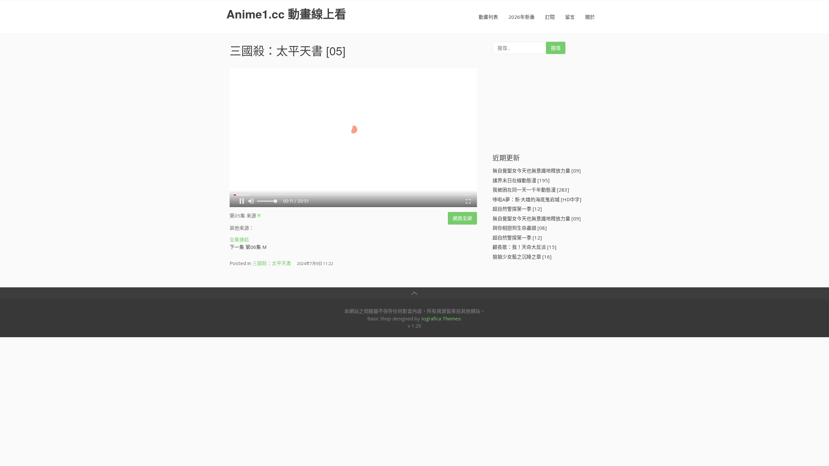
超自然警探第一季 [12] (517, 208)
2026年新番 (521, 17)
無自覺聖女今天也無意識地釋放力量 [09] (537, 170)
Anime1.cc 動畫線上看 (286, 13)
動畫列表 (488, 17)
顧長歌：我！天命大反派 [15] (524, 247)
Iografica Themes (441, 318)
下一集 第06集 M (248, 247)
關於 (590, 17)
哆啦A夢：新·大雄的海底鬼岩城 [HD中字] (537, 199)
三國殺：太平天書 (276, 50)
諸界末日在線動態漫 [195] (521, 180)
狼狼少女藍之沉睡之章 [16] (522, 256)
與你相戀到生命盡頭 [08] (520, 228)
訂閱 (550, 17)
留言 (570, 17)
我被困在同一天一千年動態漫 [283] (531, 189)
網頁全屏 (462, 218)
